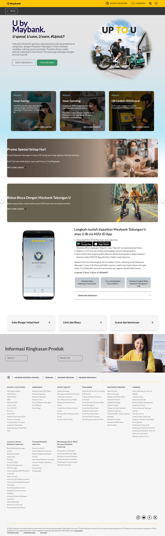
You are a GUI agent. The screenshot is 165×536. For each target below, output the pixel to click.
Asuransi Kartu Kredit (65, 419)
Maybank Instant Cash (90, 411)
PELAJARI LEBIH (47, 63)
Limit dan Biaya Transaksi (16, 422)
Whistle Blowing (13, 502)
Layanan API (11, 405)
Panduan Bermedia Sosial (16, 507)
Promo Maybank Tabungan (41, 402)
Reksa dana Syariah (139, 399)
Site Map (43, 533)
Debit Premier (112, 391)
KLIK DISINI (79, 531)
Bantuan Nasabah (13, 454)
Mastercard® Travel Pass (116, 397)
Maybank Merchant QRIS (16, 416)
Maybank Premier (113, 399)
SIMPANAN (49, 377)
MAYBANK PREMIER (116, 387)
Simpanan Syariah (138, 405)
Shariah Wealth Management (142, 402)
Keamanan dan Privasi (15, 505)
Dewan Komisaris (38, 448)
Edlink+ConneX (113, 394)
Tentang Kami (13, 533)
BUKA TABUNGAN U (24, 63)
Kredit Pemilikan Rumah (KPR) (93, 402)
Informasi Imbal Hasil (139, 433)
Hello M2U (11, 414)
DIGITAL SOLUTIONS (16, 387)
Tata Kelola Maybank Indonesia (43, 459)
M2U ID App (11, 394)
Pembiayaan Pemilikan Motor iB (143, 431)
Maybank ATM (12, 402)
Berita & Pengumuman (15, 465)
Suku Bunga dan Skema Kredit (92, 419)
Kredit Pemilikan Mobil (90, 408)
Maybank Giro (37, 399)
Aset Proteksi (112, 425)
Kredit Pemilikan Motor (90, 414)
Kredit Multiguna (88, 405)
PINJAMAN (87, 387)
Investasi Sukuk (137, 397)
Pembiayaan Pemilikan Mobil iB (143, 428)
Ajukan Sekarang (63, 391)
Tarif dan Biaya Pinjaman (91, 416)
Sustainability (37, 468)
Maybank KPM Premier (115, 422)
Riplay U (11, 358)
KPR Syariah (86, 394)
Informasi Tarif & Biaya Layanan (18, 479)
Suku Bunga (36, 408)
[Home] (8, 377)
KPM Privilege (12, 468)
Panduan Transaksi (13, 419)
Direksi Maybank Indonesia (41, 451)
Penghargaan (36, 471)
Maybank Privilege (113, 402)
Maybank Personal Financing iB (93, 391)
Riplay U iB (65, 358)
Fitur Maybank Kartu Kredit (67, 399)
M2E (8, 399)
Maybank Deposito (39, 394)
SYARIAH (136, 387)
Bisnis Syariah (137, 422)
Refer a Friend (12, 476)
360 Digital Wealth (13, 391)
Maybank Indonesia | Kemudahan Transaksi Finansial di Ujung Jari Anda (27, 377)
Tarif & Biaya (36, 405)
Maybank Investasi (114, 419)
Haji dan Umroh (138, 414)
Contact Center (12, 462)
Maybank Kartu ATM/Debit (41, 391)
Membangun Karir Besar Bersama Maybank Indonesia (67, 444)
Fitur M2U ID (12, 408)
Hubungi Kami (29, 533)
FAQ (8, 431)
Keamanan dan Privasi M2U (17, 428)
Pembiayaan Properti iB (140, 425)
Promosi (10, 411)
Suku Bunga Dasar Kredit (16, 488)
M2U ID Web (11, 397)
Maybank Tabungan (66, 377)
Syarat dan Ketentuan (14, 425)
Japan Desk (11, 457)
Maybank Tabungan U (87, 377)
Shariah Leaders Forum (140, 436)
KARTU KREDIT (64, 387)
